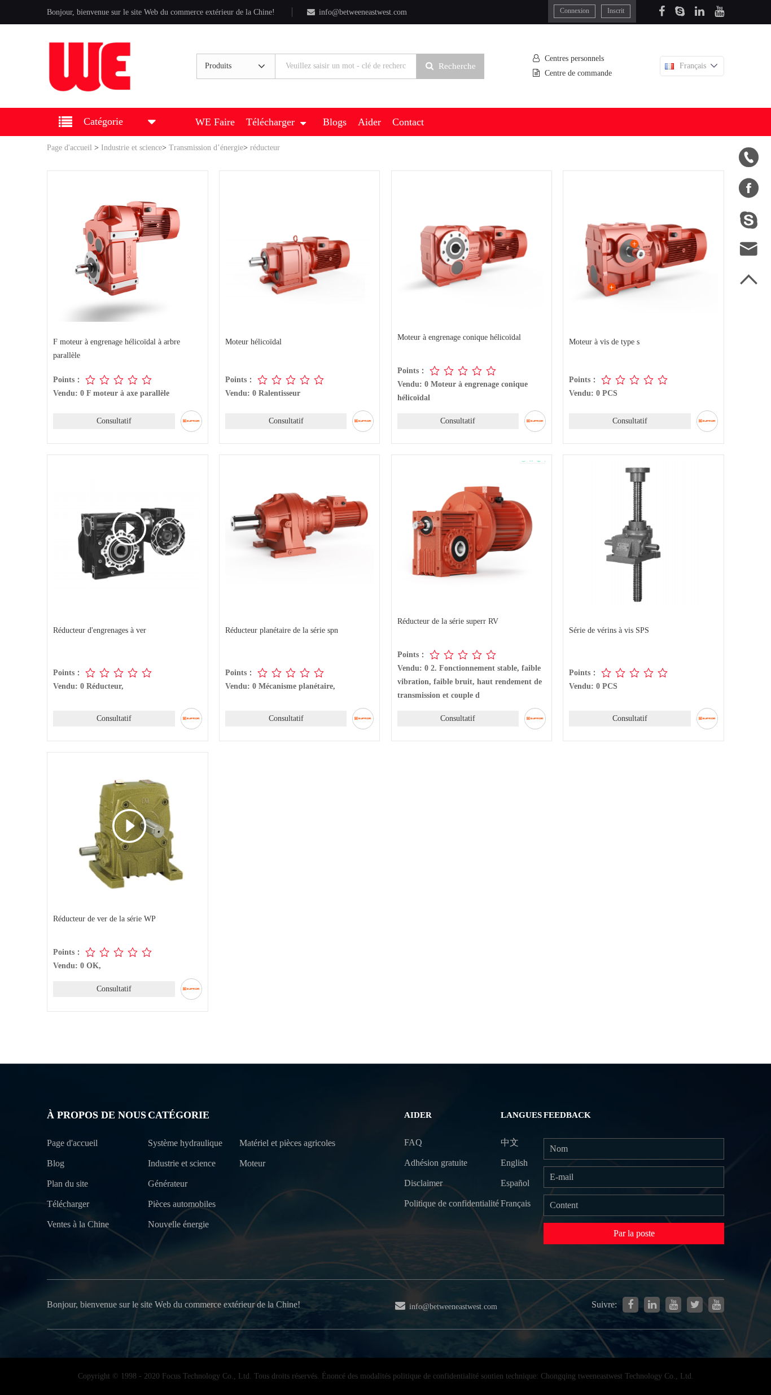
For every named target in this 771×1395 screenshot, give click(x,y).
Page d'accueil (69, 147)
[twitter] (695, 1305)
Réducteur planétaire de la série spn (281, 630)
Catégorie (178, 1115)
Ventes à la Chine (78, 1224)
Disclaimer (423, 1183)
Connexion (574, 11)
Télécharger (270, 122)
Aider (369, 122)
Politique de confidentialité (451, 1203)
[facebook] (630, 1305)
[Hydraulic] (673, 1305)
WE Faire (215, 122)
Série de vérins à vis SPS (609, 630)
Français (693, 66)
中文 (510, 1142)
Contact (408, 122)
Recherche (457, 66)
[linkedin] (652, 1305)
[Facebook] (662, 11)
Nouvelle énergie (178, 1224)
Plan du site (67, 1183)
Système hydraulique (185, 1143)
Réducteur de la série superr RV (447, 621)
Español (515, 1183)
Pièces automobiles (182, 1204)
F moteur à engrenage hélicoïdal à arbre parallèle (116, 349)
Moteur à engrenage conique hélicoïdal (459, 337)
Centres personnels (574, 58)
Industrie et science (131, 147)
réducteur (265, 147)
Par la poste (634, 1233)
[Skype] (680, 11)
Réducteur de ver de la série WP (104, 919)
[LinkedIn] (699, 11)
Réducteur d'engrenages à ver (99, 630)
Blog (55, 1163)
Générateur (167, 1183)
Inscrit (615, 11)
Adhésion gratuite (435, 1162)
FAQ (413, 1142)
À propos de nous (96, 1115)
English (514, 1162)
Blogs (335, 122)
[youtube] (716, 1305)
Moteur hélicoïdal (253, 342)
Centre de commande (578, 73)
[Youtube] (719, 11)
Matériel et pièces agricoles (287, 1143)
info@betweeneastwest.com (363, 12)
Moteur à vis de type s (604, 342)
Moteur (252, 1163)
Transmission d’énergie (206, 147)
